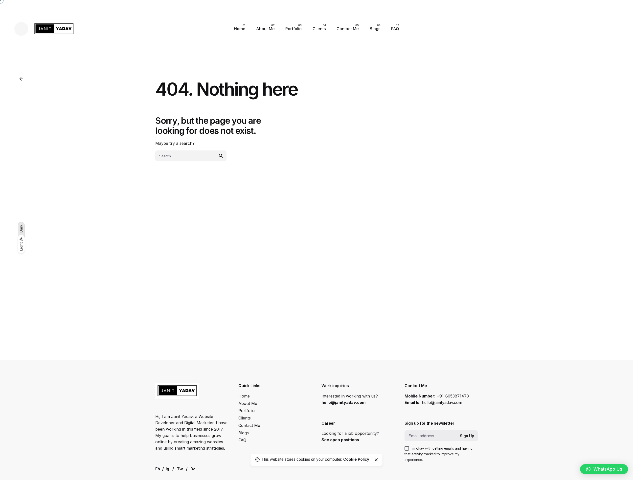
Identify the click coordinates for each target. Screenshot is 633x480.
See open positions (340, 439)
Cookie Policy (356, 459)
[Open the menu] (21, 29)
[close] (376, 460)
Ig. (168, 468)
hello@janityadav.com (343, 402)
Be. (193, 468)
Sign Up (467, 436)
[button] (604, 469)
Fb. (158, 468)
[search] (221, 155)
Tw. (180, 468)
